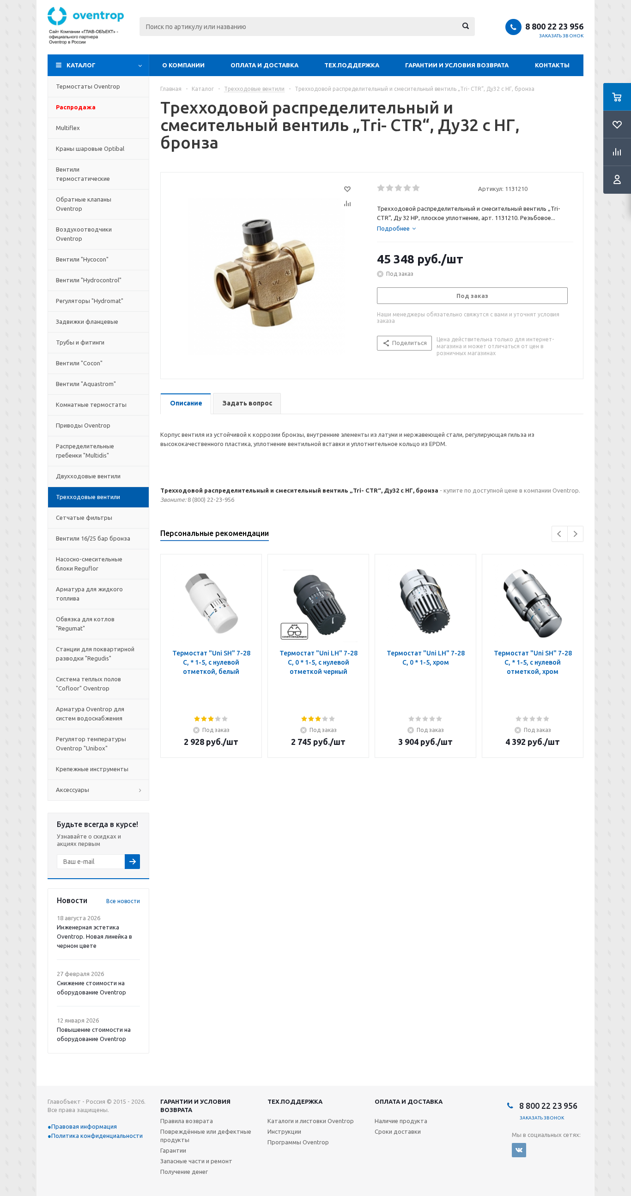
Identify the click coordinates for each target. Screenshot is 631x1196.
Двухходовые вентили (88, 476)
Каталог (81, 65)
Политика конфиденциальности (97, 1135)
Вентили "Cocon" (79, 363)
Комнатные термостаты (91, 404)
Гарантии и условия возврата (457, 65)
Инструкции (284, 1131)
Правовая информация (84, 1126)
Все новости (123, 901)
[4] (407, 188)
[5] (416, 188)
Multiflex (68, 128)
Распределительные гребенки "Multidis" (85, 450)
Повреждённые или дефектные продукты (205, 1135)
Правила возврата (186, 1121)
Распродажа (76, 107)
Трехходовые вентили (88, 497)
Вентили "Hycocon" (82, 259)
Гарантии (173, 1150)
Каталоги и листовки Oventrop (310, 1121)
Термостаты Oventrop (88, 86)
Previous (559, 533)
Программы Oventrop (298, 1142)
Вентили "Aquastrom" (86, 384)
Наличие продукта (401, 1121)
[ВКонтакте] (519, 1150)
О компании (183, 65)
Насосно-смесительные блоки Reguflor (89, 563)
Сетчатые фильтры (84, 517)
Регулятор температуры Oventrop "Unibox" (91, 743)
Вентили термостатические (83, 174)
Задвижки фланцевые (87, 321)
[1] (381, 188)
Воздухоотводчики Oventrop (84, 234)
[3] (398, 188)
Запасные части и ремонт (196, 1161)
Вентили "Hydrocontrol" (88, 280)
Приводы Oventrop (83, 425)
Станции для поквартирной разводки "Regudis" (95, 653)
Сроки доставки (398, 1131)
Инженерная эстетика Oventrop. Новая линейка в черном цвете (94, 936)
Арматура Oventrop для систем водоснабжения (90, 713)
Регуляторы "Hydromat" (89, 301)
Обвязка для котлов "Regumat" (85, 623)
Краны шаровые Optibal (90, 148)
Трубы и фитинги (80, 342)
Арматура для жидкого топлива (89, 593)
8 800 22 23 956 (554, 26)
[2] (390, 188)
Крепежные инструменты (92, 769)
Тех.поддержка (351, 65)
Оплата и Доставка (264, 65)
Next (575, 533)
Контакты (552, 65)
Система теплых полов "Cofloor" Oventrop (88, 683)
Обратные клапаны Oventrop (83, 204)
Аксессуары (72, 789)
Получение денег (184, 1171)
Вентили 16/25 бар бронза (93, 538)
